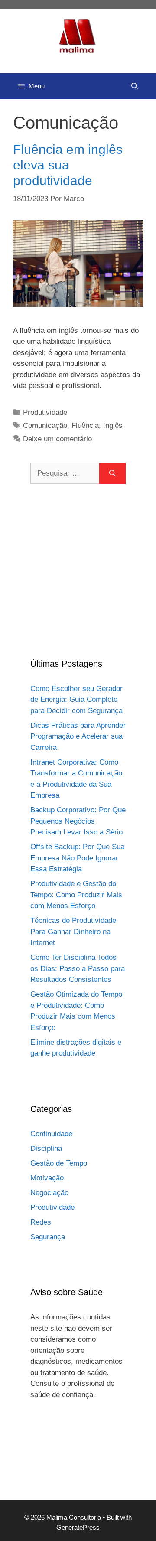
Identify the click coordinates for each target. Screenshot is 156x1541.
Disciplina (46, 1148)
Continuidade (51, 1134)
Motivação (47, 1178)
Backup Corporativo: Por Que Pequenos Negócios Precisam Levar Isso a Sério (78, 821)
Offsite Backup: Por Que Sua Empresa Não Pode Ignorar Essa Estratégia (77, 858)
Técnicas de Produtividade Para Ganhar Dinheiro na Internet (73, 931)
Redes (40, 1222)
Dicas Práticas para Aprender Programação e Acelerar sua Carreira (78, 736)
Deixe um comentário (57, 439)
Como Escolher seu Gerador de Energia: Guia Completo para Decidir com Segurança (76, 699)
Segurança (47, 1237)
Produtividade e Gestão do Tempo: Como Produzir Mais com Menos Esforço (76, 895)
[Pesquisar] (112, 473)
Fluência (85, 425)
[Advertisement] (78, 570)
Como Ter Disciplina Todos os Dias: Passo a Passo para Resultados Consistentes (77, 968)
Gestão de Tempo (58, 1163)
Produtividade (45, 412)
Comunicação (45, 425)
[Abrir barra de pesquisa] (134, 86)
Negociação (49, 1193)
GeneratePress (78, 1527)
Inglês (113, 425)
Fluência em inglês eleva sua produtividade (68, 165)
